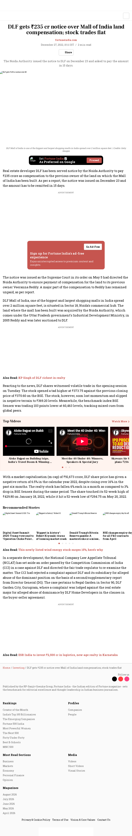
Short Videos (76, 766)
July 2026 (8, 799)
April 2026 (9, 813)
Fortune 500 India (13, 723)
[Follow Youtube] (120, 679)
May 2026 (8, 808)
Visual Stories (76, 770)
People (72, 714)
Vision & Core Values (82, 819)
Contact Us (103, 819)
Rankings (9, 703)
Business (8, 761)
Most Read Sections (17, 755)
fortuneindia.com (66, 40)
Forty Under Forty (13, 737)
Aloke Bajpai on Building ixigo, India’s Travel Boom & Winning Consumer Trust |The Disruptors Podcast (28, 463)
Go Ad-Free (93, 246)
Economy (8, 770)
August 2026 (10, 794)
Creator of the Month (15, 709)
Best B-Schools (12, 742)
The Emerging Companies (19, 719)
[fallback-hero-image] (18, 521)
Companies (75, 709)
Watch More (119, 421)
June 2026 (9, 803)
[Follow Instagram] (126, 679)
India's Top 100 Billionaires (19, 714)
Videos (72, 761)
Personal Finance (13, 775)
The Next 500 (11, 733)
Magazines (10, 788)
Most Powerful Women (17, 728)
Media (72, 755)
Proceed (94, 160)
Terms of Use (60, 819)
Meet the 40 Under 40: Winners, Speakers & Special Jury (82, 460)
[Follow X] (114, 679)
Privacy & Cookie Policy (36, 819)
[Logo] (10, 15)
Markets (8, 766)
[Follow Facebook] (108, 679)
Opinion (8, 780)
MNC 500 (8, 747)
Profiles (73, 703)
